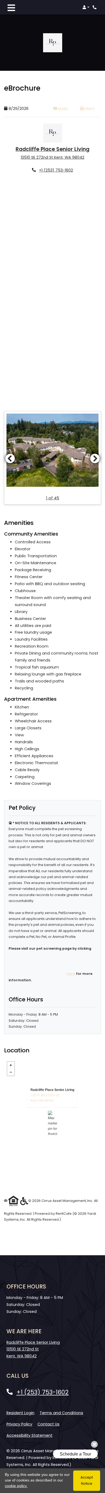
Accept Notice (86, 1480)
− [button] (10, 1072)
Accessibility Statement (29, 1435)
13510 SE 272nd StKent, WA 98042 (44, 1097)
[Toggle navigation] (11, 7)
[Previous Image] (10, 458)
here (71, 973)
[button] (86, 7)
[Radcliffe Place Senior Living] (52, 1123)
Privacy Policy (19, 1424)
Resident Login (20, 1413)
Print (89, 109)
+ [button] (10, 1065)
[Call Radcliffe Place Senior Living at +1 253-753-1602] (95, 7)
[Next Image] (95, 458)
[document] (52, 1123)
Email (65, 109)
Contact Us (48, 1424)
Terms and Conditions (61, 1413)
